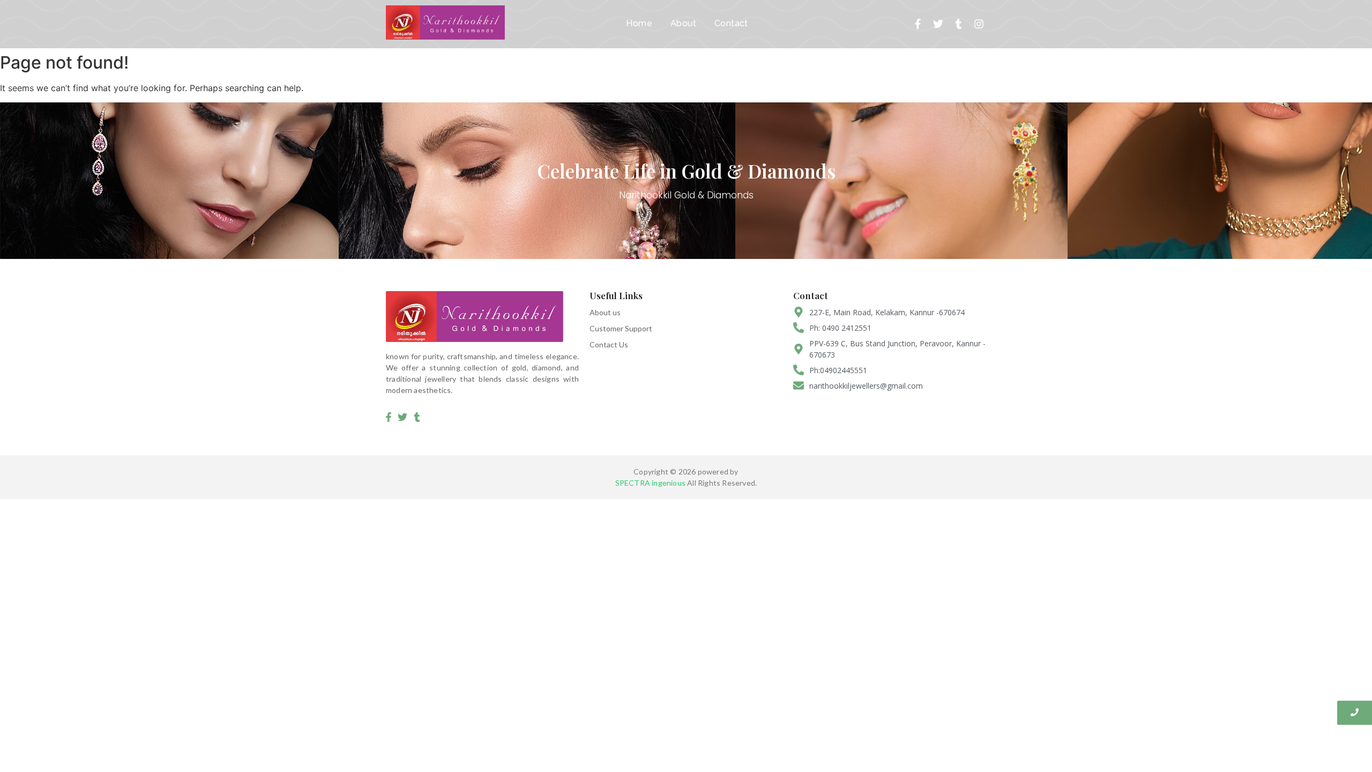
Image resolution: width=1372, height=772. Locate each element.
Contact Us (609, 344)
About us (605, 312)
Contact (731, 23)
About (683, 23)
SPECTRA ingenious (650, 482)
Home (639, 23)
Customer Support (621, 328)
